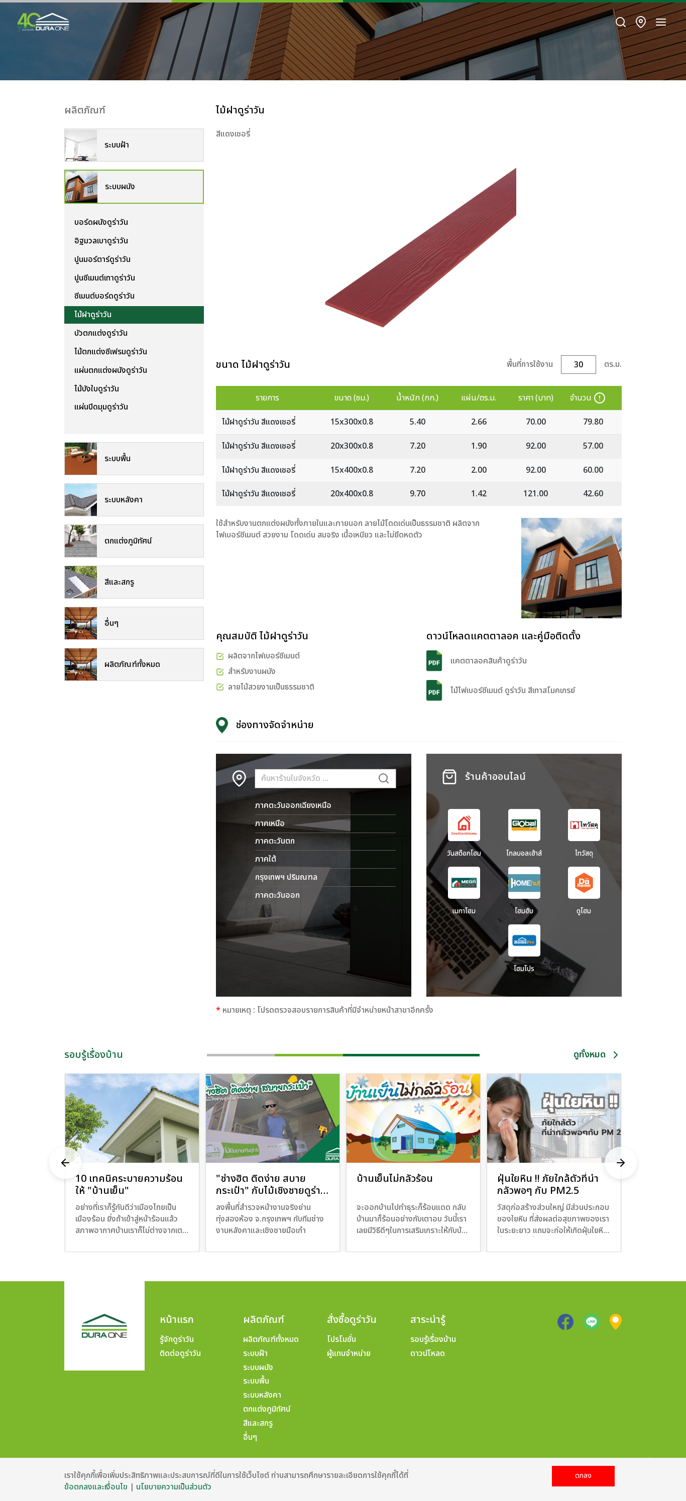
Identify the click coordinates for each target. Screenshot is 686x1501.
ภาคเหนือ (270, 823)
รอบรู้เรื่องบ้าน (433, 1339)
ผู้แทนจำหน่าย (349, 1353)
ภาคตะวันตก (275, 841)
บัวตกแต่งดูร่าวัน (101, 333)
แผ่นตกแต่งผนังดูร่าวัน (110, 370)
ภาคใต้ (265, 859)
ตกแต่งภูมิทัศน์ (266, 1409)
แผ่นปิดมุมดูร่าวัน (101, 407)
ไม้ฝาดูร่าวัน (92, 315)
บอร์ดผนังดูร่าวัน (101, 222)
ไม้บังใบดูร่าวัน (96, 389)
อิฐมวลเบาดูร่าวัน (101, 241)
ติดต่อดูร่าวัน (180, 1353)
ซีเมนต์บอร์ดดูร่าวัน (104, 296)
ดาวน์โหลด (427, 1353)
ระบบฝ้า (255, 1353)
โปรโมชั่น (341, 1339)
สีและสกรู (258, 1423)
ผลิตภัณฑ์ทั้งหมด (271, 1339)
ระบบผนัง (258, 1367)
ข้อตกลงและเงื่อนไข (96, 1487)
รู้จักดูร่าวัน (177, 1339)
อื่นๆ (250, 1437)
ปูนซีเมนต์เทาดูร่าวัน (104, 278)
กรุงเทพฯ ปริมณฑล (286, 877)
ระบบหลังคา (262, 1395)
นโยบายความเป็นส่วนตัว (173, 1487)
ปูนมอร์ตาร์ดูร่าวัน (102, 259)
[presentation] (65, 1162)
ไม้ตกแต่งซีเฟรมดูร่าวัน (110, 352)
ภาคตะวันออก (277, 895)
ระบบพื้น (256, 1381)
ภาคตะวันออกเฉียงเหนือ (293, 805)
